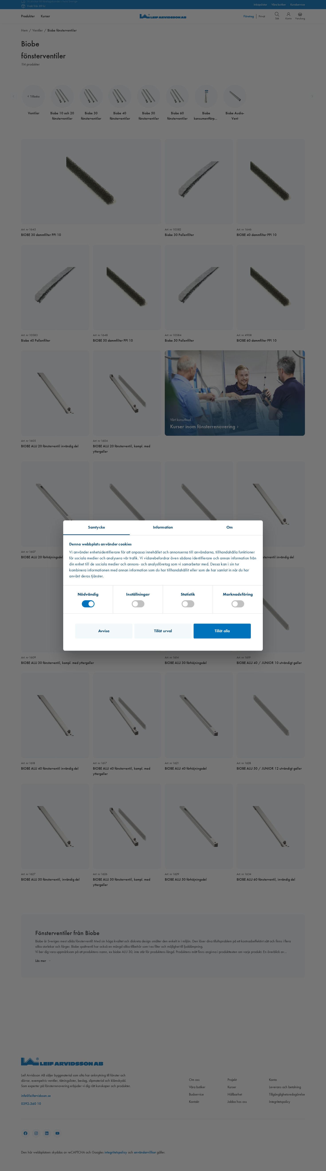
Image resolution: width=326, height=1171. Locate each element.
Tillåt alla (222, 630)
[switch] (138, 603)
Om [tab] (229, 527)
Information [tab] (163, 527)
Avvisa (104, 630)
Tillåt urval (163, 630)
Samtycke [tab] (96, 527)
